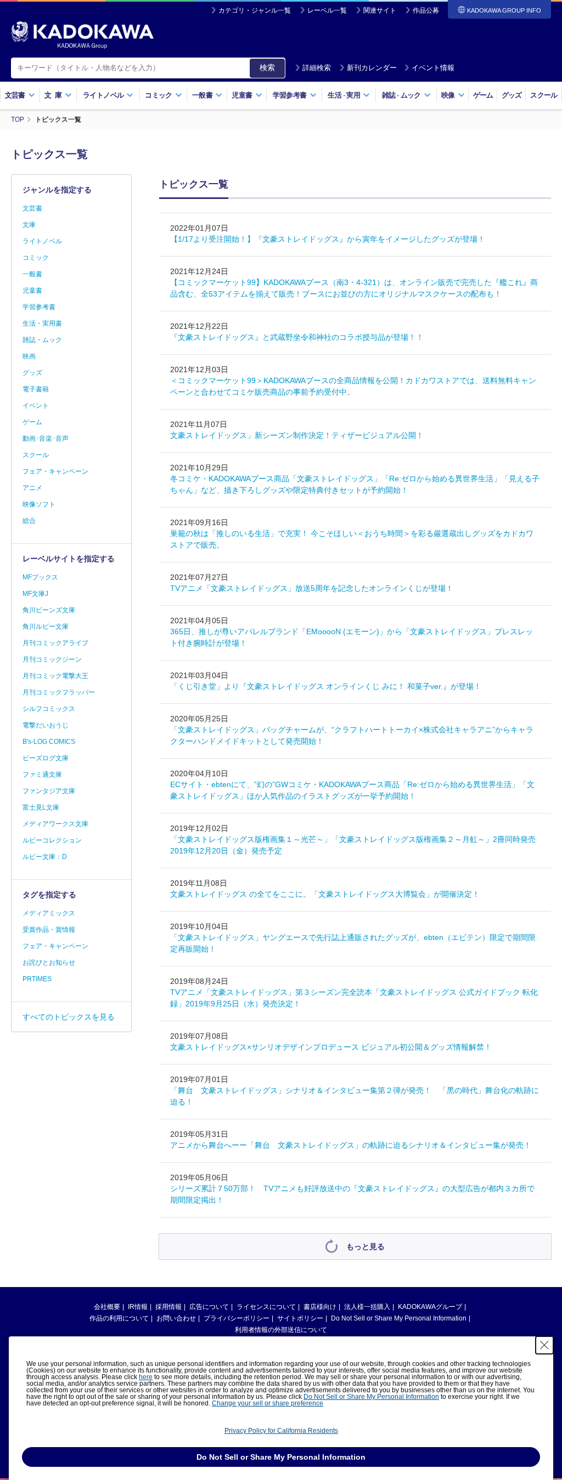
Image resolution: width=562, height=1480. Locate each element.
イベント (36, 405)
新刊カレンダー (372, 68)
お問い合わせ (176, 1318)
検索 (267, 67)
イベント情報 (433, 68)
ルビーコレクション (52, 840)
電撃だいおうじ (46, 725)
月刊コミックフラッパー (59, 692)
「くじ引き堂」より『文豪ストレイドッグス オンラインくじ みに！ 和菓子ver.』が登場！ (325, 686)
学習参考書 (39, 307)
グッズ (512, 95)
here (146, 1377)
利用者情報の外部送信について (281, 1330)
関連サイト (379, 10)
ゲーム (483, 95)
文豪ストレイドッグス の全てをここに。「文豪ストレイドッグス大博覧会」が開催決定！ (328, 894)
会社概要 (107, 1307)
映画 (29, 356)
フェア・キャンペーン (55, 471)
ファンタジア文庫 (49, 791)
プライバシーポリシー (236, 1318)
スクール (543, 95)
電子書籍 (36, 389)
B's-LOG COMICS (49, 741)
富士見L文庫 (41, 807)
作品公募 (426, 10)
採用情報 (168, 1307)
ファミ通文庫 (42, 774)
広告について (209, 1307)
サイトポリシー (300, 1318)
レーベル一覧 (327, 10)
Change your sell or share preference (267, 1403)
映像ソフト (39, 504)
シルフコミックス (49, 709)
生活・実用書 (42, 323)
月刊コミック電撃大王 (55, 676)
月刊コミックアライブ (55, 643)
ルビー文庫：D (45, 857)
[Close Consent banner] (544, 1345)
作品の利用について (119, 1318)
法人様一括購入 (367, 1307)
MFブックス (40, 577)
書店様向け (320, 1307)
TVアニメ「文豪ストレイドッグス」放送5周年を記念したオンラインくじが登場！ (311, 588)
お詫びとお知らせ (49, 962)
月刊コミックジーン (52, 659)
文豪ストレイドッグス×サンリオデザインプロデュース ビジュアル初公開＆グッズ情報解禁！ (331, 1047)
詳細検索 (316, 68)
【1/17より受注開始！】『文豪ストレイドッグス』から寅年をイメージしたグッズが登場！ (327, 239)
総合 (29, 521)
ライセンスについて (266, 1307)
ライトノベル (42, 241)
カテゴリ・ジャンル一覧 (254, 10)
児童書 (32, 290)
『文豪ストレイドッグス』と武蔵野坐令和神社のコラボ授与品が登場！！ (297, 337)
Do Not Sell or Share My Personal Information (399, 1318)
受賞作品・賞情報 (49, 929)
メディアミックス (49, 913)
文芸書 (32, 208)
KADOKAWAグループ (430, 1307)
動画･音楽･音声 (46, 438)
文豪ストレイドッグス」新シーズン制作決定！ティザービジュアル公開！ (297, 435)
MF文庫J (35, 593)
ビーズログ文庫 (46, 758)
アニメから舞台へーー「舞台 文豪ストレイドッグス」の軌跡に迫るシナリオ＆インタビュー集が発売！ (350, 1145)
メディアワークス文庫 (55, 824)
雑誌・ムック (42, 340)
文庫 (29, 225)
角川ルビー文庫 (46, 626)
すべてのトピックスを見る (69, 1016)
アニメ (32, 488)
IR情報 (138, 1307)
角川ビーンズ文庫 (49, 610)
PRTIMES (37, 979)
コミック (36, 257)
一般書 (32, 274)
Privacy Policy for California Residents (281, 1431)
